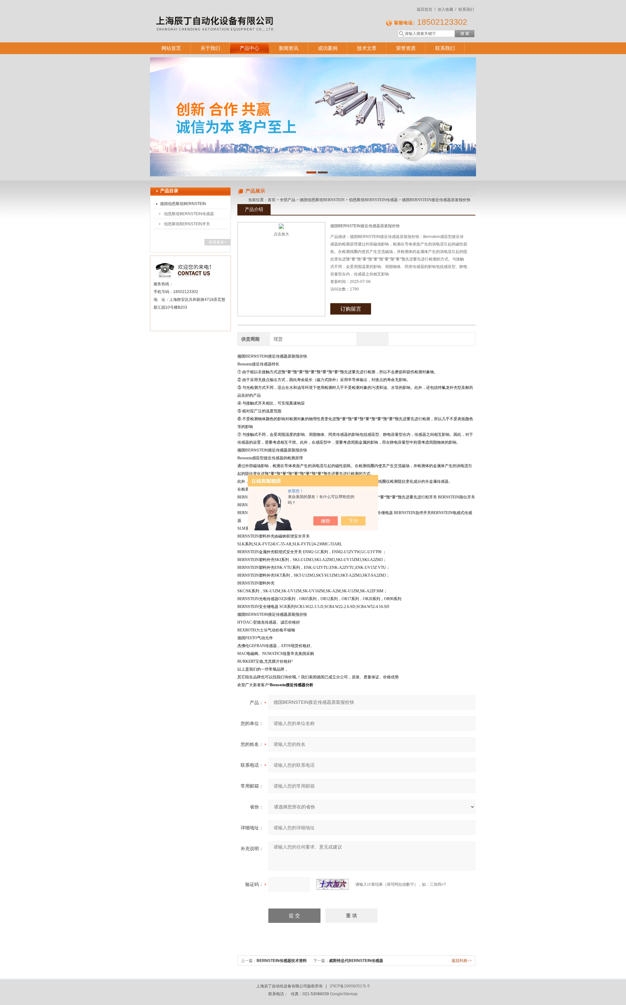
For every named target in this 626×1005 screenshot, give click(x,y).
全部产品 (287, 200)
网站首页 (171, 48)
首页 (272, 200)
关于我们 (210, 48)
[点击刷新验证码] (332, 884)
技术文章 (367, 48)
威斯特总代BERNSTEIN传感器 (356, 960)
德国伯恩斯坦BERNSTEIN (183, 203)
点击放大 (281, 234)
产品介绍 (254, 209)
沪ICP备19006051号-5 (350, 986)
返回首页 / (426, 9)
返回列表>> (462, 960)
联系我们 (466, 9)
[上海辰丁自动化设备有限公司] (244, 14)
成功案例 (327, 48)
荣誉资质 (406, 48)
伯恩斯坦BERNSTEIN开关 (187, 224)
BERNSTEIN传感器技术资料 (282, 960)
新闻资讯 (288, 48)
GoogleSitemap (344, 994)
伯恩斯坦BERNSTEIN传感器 (189, 214)
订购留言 (350, 309)
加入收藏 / (447, 9)
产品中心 (249, 48)
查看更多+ (218, 242)
